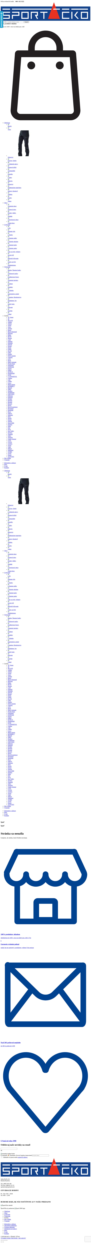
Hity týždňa (7, 458)
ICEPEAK (11, 367)
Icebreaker (11, 365)
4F (8, 319)
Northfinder (11, 392)
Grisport (10, 357)
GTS (9, 359)
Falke (9, 352)
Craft (9, 340)
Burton (10, 338)
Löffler (10, 381)
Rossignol (10, 408)
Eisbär (9, 349)
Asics (9, 327)
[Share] (3, 1240)
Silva (9, 416)
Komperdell (11, 373)
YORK (10, 452)
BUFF (9, 336)
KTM (9, 375)
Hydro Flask (11, 364)
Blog (5, 464)
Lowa (9, 383)
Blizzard (10, 333)
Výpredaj (7, 460)
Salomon (10, 415)
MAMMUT (11, 386)
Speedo (10, 421)
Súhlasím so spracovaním (15, 1157)
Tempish (10, 434)
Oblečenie (7, 123)
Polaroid (10, 397)
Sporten (10, 424)
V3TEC (10, 444)
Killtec (10, 370)
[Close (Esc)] (1, 1240)
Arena (9, 325)
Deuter (10, 346)
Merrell (10, 388)
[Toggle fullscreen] (5, 1240)
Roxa (9, 412)
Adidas (10, 322)
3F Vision (10, 317)
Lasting (10, 378)
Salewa (10, 413)
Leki (9, 380)
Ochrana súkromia (9, 1227)
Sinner (9, 420)
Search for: (4, 22)
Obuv (5, 203)
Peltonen (10, 396)
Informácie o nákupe (10, 463)
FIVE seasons (12, 356)
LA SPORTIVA (12, 376)
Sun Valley (11, 431)
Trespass (10, 437)
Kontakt (6, 467)
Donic (9, 348)
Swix (9, 429)
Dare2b (10, 344)
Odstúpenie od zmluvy (10, 1229)
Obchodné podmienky (10, 1225)
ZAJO (9, 453)
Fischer (10, 354)
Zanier (9, 455)
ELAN (10, 351)
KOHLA (10, 372)
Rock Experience (13, 407)
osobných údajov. (23, 1157)
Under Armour (12, 439)
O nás (6, 466)
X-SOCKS (11, 456)
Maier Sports (11, 384)
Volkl (9, 447)
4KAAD (10, 320)
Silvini (9, 418)
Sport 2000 (11, 423)
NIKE (9, 389)
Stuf (9, 428)
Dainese (10, 341)
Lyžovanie (7, 224)
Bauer (9, 330)
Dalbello (10, 343)
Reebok (10, 400)
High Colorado (12, 362)
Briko (9, 335)
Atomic (10, 328)
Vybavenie (7, 267)
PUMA (10, 399)
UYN (9, 440)
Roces (9, 405)
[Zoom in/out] (6, 1240)
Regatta (10, 402)
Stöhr (9, 426)
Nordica (10, 391)
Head (9, 360)
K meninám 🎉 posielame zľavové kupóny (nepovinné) (16, 1155)
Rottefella (10, 410)
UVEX (10, 442)
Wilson (10, 448)
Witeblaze (10, 450)
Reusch (10, 404)
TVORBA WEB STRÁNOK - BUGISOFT (13, 1238)
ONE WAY (11, 394)
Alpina (10, 324)
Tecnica (10, 432)
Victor (9, 445)
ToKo (9, 436)
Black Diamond (12, 332)
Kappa (10, 368)
